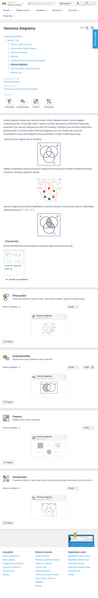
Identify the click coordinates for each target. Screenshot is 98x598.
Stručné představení (11, 556)
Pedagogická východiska (13, 563)
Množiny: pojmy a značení (21, 44)
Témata (6, 10)
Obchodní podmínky (76, 563)
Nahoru (10, 341)
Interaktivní (40, 10)
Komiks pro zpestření (18, 279)
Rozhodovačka (23, 107)
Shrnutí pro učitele (42, 571)
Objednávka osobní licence (79, 556)
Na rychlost (57, 10)
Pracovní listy (41, 567)
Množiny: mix (16, 72)
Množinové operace (19, 52)
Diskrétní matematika (13, 36)
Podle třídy (7, 16)
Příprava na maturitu (43, 563)
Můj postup (64, 3)
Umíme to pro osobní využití (47, 575)
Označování (49, 107)
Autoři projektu (9, 560)
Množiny (11, 40)
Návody (38, 586)
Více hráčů (72, 10)
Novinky (6, 575)
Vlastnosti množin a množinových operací (28, 60)
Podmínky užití (74, 571)
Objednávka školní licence (78, 560)
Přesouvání (9, 107)
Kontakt (71, 575)
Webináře (39, 582)
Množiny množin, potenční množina (25, 68)
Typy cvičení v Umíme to (45, 578)
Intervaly (14, 56)
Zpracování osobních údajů (79, 567)
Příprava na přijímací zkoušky (47, 560)
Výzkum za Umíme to (11, 567)
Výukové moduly (42, 556)
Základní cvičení (22, 10)
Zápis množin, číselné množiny (23, 48)
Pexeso (36, 107)
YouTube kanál (8, 571)
